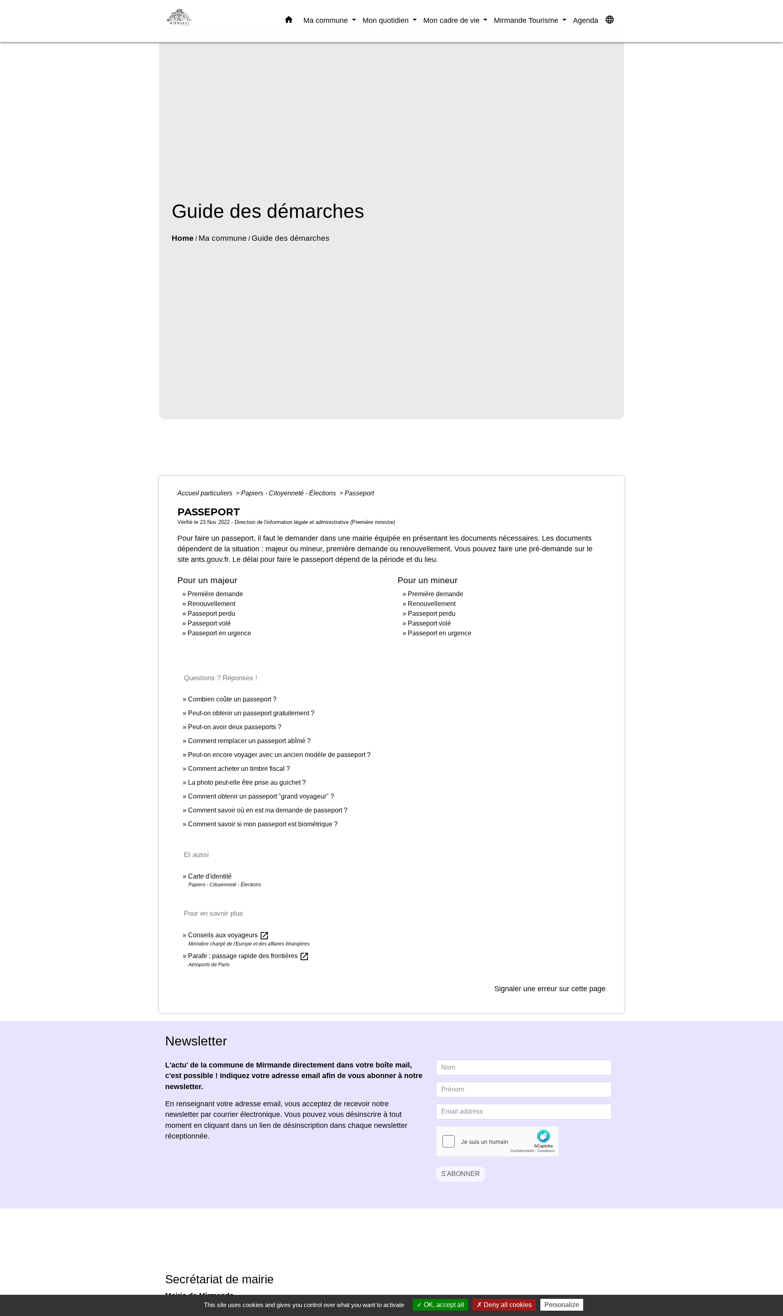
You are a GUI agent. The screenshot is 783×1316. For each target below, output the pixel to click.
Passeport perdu (211, 613)
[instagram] (402, 1246)
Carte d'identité (210, 876)
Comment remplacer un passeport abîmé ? (249, 740)
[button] (288, 21)
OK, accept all (443, 1304)
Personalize (561, 1304)
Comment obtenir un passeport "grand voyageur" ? (261, 796)
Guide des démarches (291, 238)
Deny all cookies (507, 1304)
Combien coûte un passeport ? (232, 699)
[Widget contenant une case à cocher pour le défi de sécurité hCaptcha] (497, 1141)
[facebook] (381, 1246)
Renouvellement (211, 603)
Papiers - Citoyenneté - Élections (289, 493)
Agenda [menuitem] (585, 20)
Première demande (215, 593)
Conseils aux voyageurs (228, 935)
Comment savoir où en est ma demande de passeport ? (267, 810)
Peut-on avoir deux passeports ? (234, 726)
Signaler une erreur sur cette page (550, 989)
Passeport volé (209, 623)
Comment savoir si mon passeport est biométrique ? (263, 824)
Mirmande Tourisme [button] (527, 20)
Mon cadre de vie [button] (452, 20)
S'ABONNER (460, 1173)
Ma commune (223, 238)
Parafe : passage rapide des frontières (248, 955)
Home (183, 238)
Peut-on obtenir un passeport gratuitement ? (251, 713)
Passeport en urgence (219, 633)
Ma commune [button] (326, 20)
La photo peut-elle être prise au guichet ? (247, 782)
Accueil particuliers (205, 493)
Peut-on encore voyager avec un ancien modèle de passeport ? (279, 754)
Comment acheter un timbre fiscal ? (239, 768)
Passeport (359, 493)
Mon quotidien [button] (387, 20)
